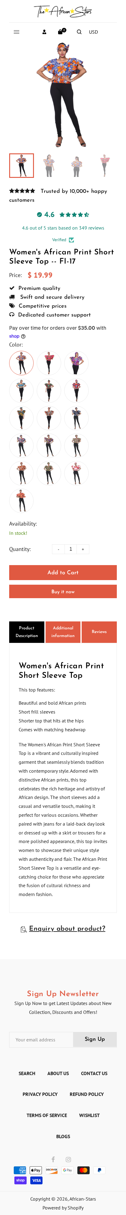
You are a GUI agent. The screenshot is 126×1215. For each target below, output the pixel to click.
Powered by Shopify (63, 1208)
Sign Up (95, 1039)
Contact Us (94, 1073)
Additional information (63, 632)
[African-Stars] (63, 10)
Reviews (99, 632)
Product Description (27, 632)
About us (58, 1073)
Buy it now (63, 592)
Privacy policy (40, 1094)
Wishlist (89, 1115)
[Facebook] (53, 1160)
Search (27, 1073)
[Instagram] (68, 1160)
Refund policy (87, 1094)
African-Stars (82, 1199)
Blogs (63, 1136)
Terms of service (47, 1115)
